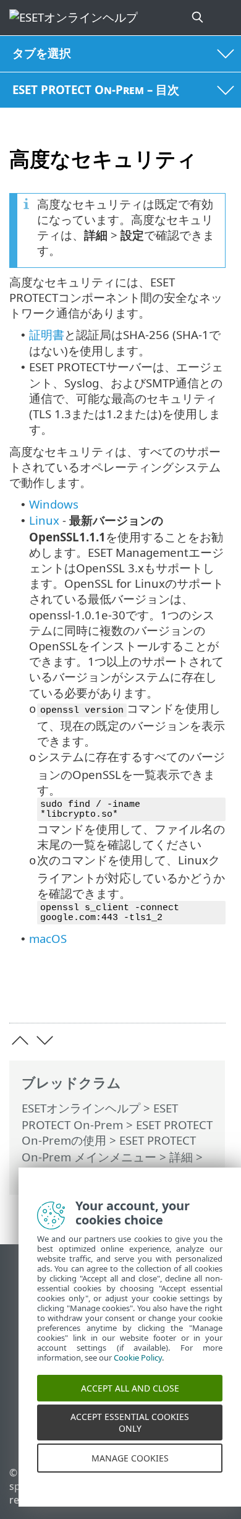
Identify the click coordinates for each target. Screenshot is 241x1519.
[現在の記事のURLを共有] (147, 994)
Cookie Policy (138, 1369)
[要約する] (210, 994)
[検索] (198, 17)
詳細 (181, 1156)
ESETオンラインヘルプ (81, 1108)
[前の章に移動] (20, 1040)
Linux (44, 520)
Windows (53, 504)
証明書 (46, 334)
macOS (48, 938)
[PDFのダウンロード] (178, 994)
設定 (33, 1173)
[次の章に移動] (45, 1040)
